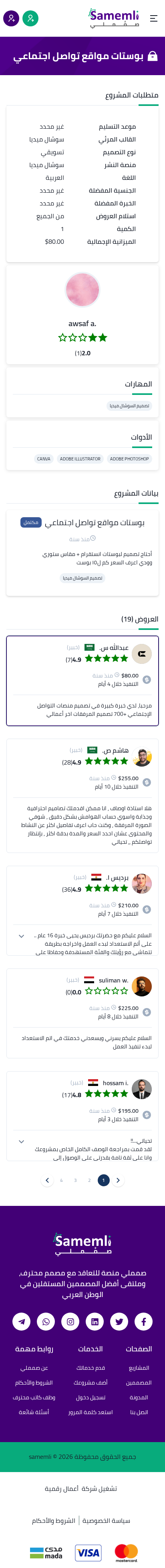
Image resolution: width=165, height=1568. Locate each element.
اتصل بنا (139, 1412)
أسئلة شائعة (34, 1412)
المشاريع (139, 1368)
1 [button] (103, 1180)
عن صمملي (34, 1368)
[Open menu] (154, 18)
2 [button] (89, 1180)
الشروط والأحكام (34, 1382)
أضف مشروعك (91, 1382)
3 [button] (75, 1180)
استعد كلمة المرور (90, 1412)
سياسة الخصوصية (106, 1520)
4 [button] (61, 1180)
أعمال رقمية (61, 1488)
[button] (82, 290)
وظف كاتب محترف (34, 1397)
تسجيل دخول (90, 1397)
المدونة (139, 1397)
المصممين (139, 1382)
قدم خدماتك (90, 1368)
